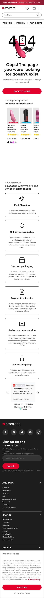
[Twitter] (22, 432)
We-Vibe (5, 525)
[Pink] (13, 142)
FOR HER (7, 23)
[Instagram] (14, 432)
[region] (22, 574)
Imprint (5, 504)
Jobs (4, 496)
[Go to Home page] (8, 8)
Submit (11, 466)
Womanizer (7, 520)
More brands (7, 540)
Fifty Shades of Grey (10, 528)
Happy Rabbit (8, 537)
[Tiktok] (39, 432)
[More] (16, 142)
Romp (4, 531)
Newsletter (6, 490)
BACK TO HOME (22, 91)
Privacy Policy (34, 580)
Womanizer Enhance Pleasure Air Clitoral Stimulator (11, 127)
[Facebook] (5, 432)
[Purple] (11, 142)
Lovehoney (6, 534)
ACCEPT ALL (22, 587)
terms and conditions (13, 471)
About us (6, 487)
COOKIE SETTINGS (22, 593)
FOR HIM (20, 23)
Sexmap (5, 493)
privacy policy (24, 471)
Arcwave (5, 522)
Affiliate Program (9, 507)
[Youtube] (30, 432)
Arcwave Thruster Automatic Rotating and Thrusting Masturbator (25, 127)
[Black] (8, 142)
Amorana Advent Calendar (9, 500)
